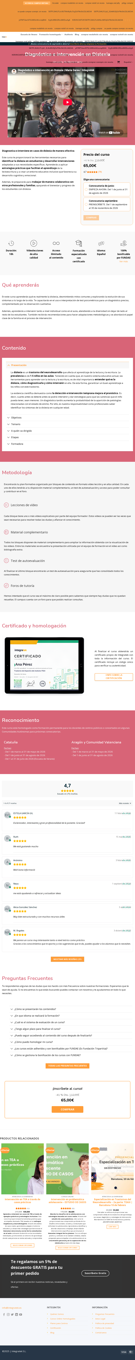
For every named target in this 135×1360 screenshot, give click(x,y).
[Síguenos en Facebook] (4, 1314)
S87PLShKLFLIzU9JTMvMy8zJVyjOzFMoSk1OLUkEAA (70, 12)
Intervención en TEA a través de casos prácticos (22, 1201)
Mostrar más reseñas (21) (67, 959)
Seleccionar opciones (22, 1245)
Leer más (112, 1227)
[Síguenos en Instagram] (8, 1314)
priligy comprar (127, 3)
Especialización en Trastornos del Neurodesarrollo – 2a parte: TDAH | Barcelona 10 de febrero (112, 1202)
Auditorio (68, 34)
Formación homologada (50, 34)
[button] (55, 3)
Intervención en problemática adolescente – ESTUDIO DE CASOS (67, 1201)
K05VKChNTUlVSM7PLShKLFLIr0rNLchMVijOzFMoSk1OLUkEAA (97, 20)
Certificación (55, 1328)
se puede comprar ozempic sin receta (32, 12)
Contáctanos (101, 1332)
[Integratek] (4, 37)
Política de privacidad (104, 1323)
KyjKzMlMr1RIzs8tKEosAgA (59, 20)
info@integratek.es (11, 1307)
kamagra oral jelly (113, 3)
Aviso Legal (100, 1318)
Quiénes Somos (57, 1314)
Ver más (124, 261)
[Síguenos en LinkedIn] (16, 1314)
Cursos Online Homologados (62, 1318)
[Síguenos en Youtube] (20, 1314)
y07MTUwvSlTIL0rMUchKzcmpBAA (32, 20)
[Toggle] (8, 365)
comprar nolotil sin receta (94, 3)
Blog (77, 34)
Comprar (67, 1109)
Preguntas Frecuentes (104, 1314)
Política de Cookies (103, 1328)
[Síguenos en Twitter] (12, 1314)
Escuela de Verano (29, 34)
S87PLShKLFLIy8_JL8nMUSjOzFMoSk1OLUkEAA (113, 12)
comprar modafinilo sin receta (72, 3)
